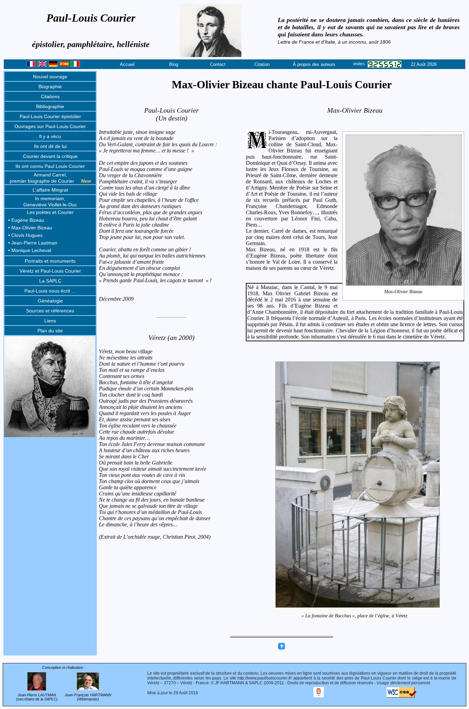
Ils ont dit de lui (50, 146)
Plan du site (50, 330)
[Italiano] (75, 65)
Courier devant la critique (50, 156)
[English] (42, 65)
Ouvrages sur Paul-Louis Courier (50, 126)
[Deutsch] (53, 65)
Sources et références (50, 310)
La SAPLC (50, 281)
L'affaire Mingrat (50, 190)
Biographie (50, 86)
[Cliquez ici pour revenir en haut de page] (281, 648)
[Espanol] (64, 65)
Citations (50, 96)
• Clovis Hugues (25, 235)
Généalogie (50, 301)
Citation (262, 64)
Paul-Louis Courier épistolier (50, 116)
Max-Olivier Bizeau (403, 291)
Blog (173, 64)
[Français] (31, 65)
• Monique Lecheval (29, 250)
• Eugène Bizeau (26, 220)
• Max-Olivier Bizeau (30, 227)
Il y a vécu (50, 136)
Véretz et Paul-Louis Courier (50, 271)
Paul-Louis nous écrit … (50, 291)
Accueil (127, 64)
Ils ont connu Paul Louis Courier (50, 166)
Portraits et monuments (50, 261)
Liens (50, 320)
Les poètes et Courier (50, 212)
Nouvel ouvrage (50, 76)
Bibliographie (50, 106)
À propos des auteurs (314, 64)
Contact (218, 64)
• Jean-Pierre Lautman (32, 242)
